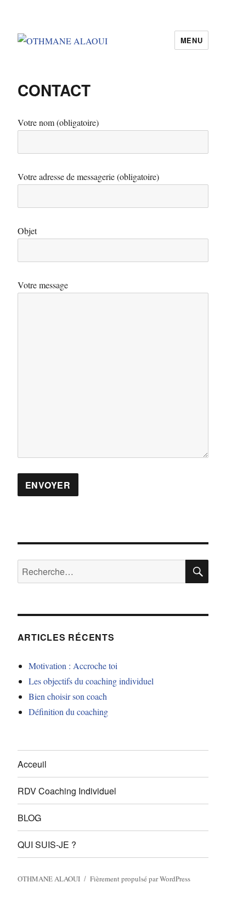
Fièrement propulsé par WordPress (140, 879)
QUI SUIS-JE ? (47, 844)
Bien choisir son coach (68, 696)
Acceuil (32, 764)
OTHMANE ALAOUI (49, 879)
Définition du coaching (68, 711)
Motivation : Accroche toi (73, 665)
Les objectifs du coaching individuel (91, 681)
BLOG (29, 817)
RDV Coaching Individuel (67, 791)
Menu (191, 40)
